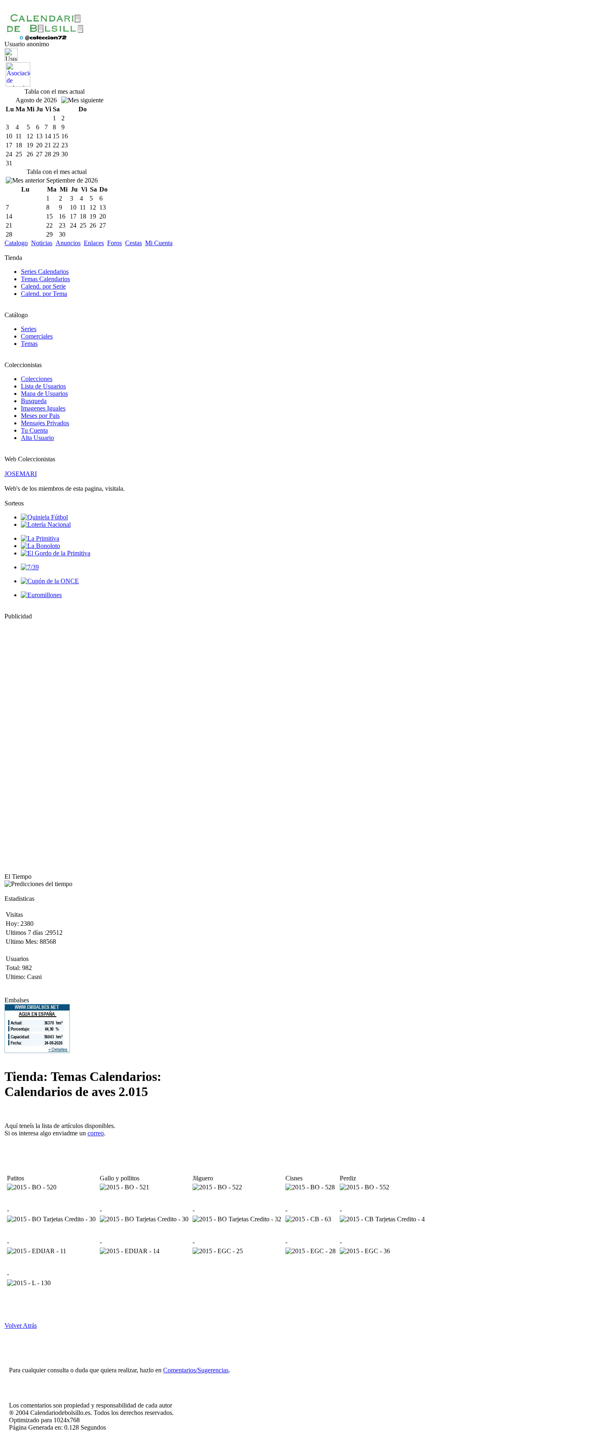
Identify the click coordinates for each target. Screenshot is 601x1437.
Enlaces (94, 242)
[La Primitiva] (40, 538)
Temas (29, 343)
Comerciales (37, 336)
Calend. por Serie (43, 286)
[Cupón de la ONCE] (50, 581)
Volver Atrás (20, 1325)
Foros (114, 242)
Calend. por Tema (44, 293)
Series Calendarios (45, 271)
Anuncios (68, 242)
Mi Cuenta (159, 242)
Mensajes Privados (45, 423)
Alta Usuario (37, 437)
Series (28, 328)
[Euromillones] (41, 594)
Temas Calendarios (45, 278)
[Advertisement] (29, 743)
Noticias (41, 242)
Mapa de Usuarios (44, 393)
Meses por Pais (40, 415)
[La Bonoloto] (40, 545)
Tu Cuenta (34, 430)
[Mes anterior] (25, 180)
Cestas (133, 242)
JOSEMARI (20, 473)
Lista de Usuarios (43, 386)
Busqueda (34, 400)
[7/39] (30, 567)
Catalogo (16, 242)
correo (95, 1133)
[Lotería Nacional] (46, 524)
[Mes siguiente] (82, 100)
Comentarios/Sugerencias (196, 1370)
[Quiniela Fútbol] (44, 517)
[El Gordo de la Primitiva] (55, 553)
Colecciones (36, 378)
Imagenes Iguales (43, 408)
